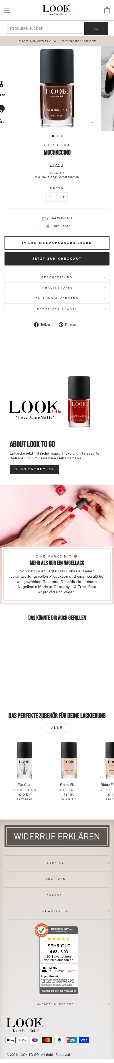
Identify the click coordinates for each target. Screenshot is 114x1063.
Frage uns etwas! (57, 308)
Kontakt (56, 894)
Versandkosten (68, 176)
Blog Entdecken (34, 469)
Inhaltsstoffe (57, 287)
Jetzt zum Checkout (57, 258)
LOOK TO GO (57, 144)
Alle (57, 728)
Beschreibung (57, 277)
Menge (57, 187)
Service (56, 862)
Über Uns (56, 878)
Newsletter (55, 910)
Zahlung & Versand (57, 298)
